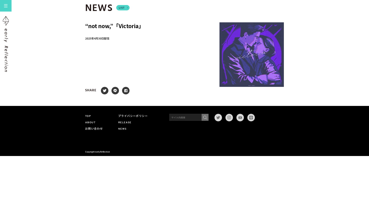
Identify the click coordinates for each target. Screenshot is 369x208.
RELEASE (124, 122)
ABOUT (90, 122)
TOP (88, 116)
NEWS (122, 128)
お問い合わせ (94, 128)
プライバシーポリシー (133, 116)
